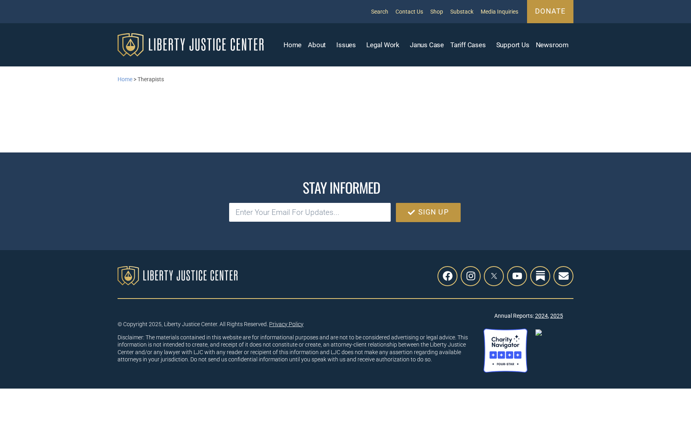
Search (379, 11)
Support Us (512, 45)
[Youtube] (517, 276)
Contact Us (409, 11)
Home (293, 45)
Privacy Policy (286, 324)
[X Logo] (494, 276)
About (317, 45)
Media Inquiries (499, 11)
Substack (461, 11)
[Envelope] (563, 276)
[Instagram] (471, 276)
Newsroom (552, 45)
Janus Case (427, 45)
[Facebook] (447, 276)
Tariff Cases (468, 45)
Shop (436, 11)
